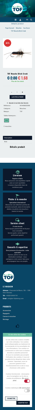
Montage (6, 319)
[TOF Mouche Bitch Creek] (17, 40)
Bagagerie (6, 313)
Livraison (17, 175)
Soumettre (11, 398)
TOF (21, 111)
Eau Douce (26, 28)
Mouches (18, 28)
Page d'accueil (9, 28)
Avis (5, 142)
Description (8, 138)
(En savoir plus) (24, 388)
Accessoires (7, 310)
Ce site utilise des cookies (17, 335)
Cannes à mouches (9, 316)
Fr (27, 20)
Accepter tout (23, 403)
